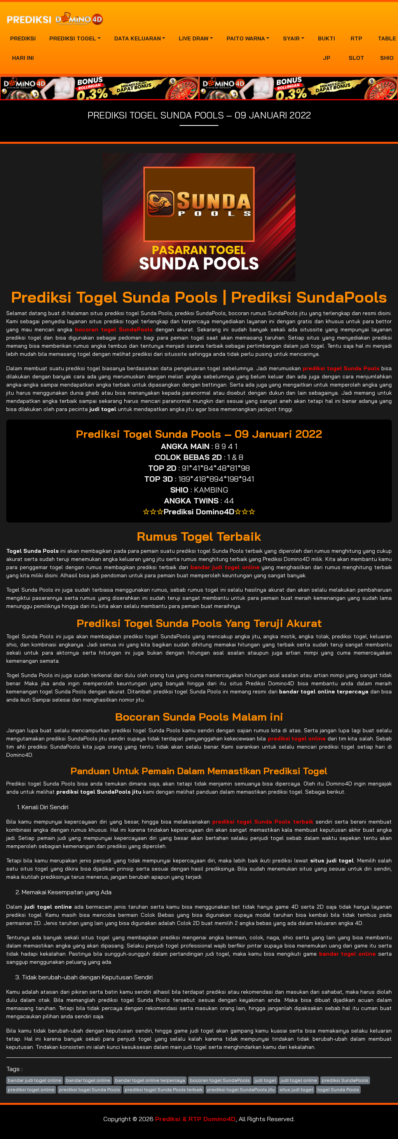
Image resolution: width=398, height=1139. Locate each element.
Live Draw (193, 38)
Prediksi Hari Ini (23, 48)
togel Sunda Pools (338, 1089)
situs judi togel (296, 1089)
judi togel (265, 1080)
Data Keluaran (137, 38)
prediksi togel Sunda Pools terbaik (163, 1089)
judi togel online (299, 1080)
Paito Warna (246, 38)
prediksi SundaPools (345, 1080)
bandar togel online (88, 1080)
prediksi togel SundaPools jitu (241, 1089)
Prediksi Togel (72, 38)
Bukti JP (326, 48)
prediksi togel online (31, 1089)
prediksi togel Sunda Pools (89, 1089)
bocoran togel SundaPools (220, 1080)
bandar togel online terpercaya (150, 1080)
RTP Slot (356, 48)
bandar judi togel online (34, 1080)
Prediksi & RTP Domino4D (195, 1119)
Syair (291, 38)
